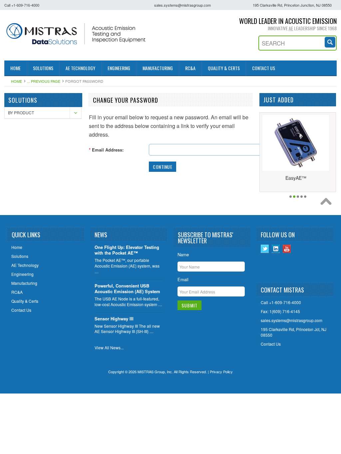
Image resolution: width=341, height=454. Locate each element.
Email (182, 279)
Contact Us (271, 344)
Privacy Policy (221, 371)
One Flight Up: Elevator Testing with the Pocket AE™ (127, 250)
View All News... (109, 347)
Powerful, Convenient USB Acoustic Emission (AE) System (127, 288)
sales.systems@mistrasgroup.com (182, 5)
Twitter (265, 249)
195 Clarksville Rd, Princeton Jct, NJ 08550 (293, 332)
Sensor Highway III (114, 319)
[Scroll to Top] (327, 203)
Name (183, 254)
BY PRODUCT (21, 112)
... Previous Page (43, 81)
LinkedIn (276, 249)
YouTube (287, 249)
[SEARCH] (330, 41)
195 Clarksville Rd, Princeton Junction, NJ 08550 (292, 5)
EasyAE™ (295, 177)
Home (16, 81)
